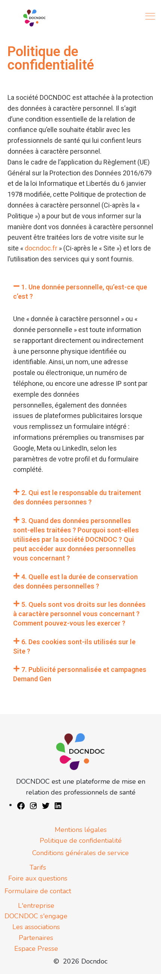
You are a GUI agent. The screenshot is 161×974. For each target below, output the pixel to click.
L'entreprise (36, 905)
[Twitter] (45, 805)
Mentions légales (81, 829)
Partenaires (36, 937)
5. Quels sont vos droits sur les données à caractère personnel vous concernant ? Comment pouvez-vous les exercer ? (79, 613)
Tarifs (38, 867)
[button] (80, 291)
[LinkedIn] (58, 805)
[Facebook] (20, 805)
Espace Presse (36, 948)
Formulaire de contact (37, 891)
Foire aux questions (37, 878)
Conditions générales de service (80, 852)
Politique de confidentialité (81, 840)
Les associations (36, 926)
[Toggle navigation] (151, 16)
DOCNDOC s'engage (35, 916)
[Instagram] (33, 805)
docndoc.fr (41, 248)
